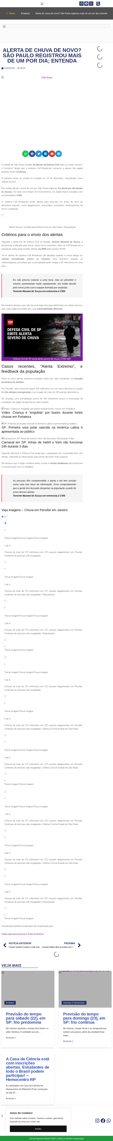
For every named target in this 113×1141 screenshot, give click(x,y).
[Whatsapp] (91, 3)
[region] (38, 1121)
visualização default (10, 926)
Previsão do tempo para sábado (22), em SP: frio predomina (25, 1018)
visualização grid (45, 926)
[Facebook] (86, 3)
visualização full (28, 926)
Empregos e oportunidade (74, 1003)
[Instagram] (81, 3)
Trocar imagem (11, 538)
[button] (98, 4)
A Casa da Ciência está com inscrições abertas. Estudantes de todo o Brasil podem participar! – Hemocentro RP (27, 1069)
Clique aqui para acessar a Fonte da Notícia (22, 934)
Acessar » (11, 1037)
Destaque (10, 1003)
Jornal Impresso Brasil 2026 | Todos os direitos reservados (56, 1138)
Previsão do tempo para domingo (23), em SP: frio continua (84, 1018)
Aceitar (38, 1129)
